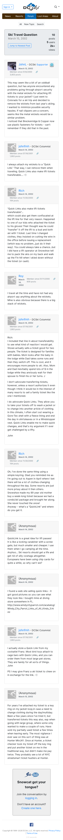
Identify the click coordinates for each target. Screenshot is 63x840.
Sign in (7, 7)
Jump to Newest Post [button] (19, 45)
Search (40, 24)
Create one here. (31, 808)
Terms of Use (32, 833)
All (20, 24)
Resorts (19, 16)
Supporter (42, 64)
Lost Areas (43, 16)
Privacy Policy (55, 830)
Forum (31, 16)
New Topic (29, 24)
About (55, 16)
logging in (31, 798)
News (8, 16)
